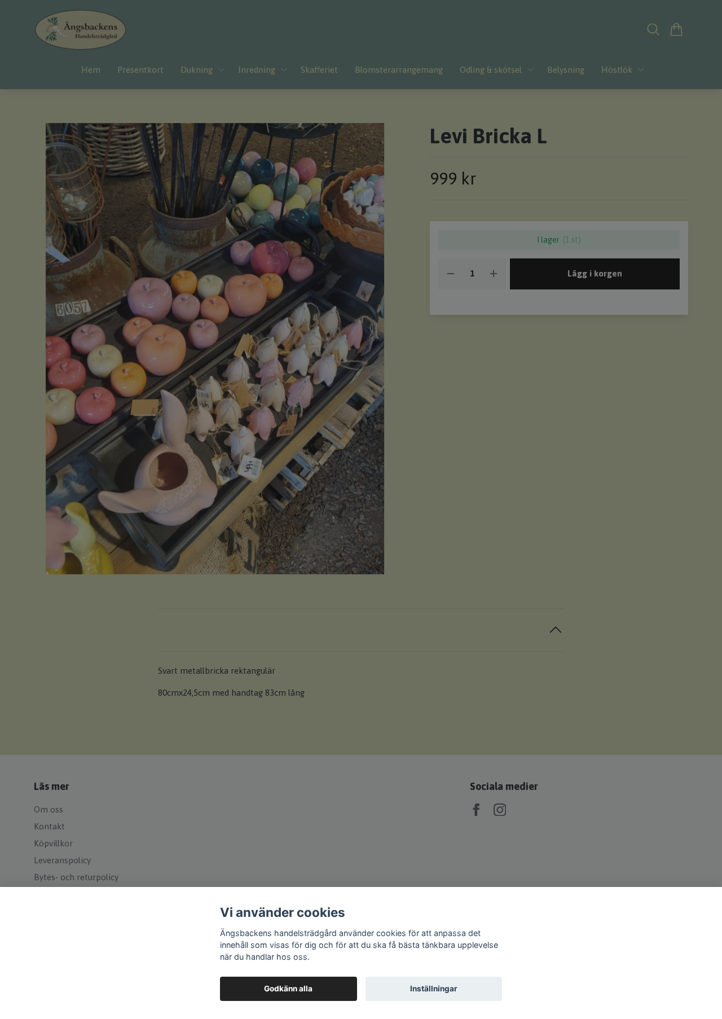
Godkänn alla (288, 988)
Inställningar (433, 988)
